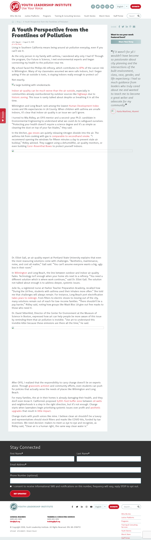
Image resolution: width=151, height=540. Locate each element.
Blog (18, 22)
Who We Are (15, 16)
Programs (47, 16)
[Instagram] (107, 7)
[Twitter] (98, 7)
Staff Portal (118, 16)
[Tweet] (123, 27)
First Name (16, 453)
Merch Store (104, 16)
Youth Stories (89, 16)
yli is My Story (16, 44)
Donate (135, 6)
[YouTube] (112, 7)
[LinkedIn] (102, 7)
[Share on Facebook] (119, 27)
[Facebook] (93, 7)
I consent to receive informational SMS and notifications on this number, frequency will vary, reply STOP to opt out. (76, 486)
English (120, 6)
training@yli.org (53, 521)
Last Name (82, 453)
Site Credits (21, 531)
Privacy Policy (32, 531)
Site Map (13, 531)
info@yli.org (15, 521)
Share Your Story (126, 41)
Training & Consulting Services (67, 16)
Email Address (17, 464)
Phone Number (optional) (24, 475)
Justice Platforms (32, 16)
